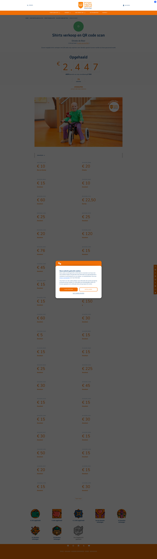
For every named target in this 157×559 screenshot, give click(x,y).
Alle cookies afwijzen (78, 293)
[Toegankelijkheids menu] (155, 2)
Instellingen (88, 289)
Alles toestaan (68, 289)
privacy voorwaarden (65, 278)
